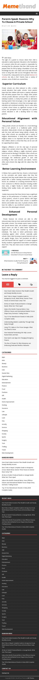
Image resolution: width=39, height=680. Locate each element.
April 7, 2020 (6, 26)
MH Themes (31, 678)
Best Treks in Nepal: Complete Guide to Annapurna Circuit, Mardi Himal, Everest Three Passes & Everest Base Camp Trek (18, 298)
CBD (3, 370)
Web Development (7, 453)
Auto (3, 360)
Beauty (4, 363)
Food (3, 389)
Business (4, 367)
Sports (4, 437)
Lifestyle (4, 415)
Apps (3, 357)
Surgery (4, 440)
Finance (4, 386)
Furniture (4, 392)
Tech (3, 443)
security (4, 424)
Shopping (5, 431)
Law (3, 411)
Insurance (5, 408)
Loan (3, 418)
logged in (13, 279)
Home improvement (8, 402)
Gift (3, 395)
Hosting (4, 405)
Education (5, 379)
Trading (4, 446)
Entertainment (6, 383)
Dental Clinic (5, 373)
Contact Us (5, 673)
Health (4, 399)
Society (4, 434)
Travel (4, 450)
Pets (3, 421)
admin (14, 26)
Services (4, 427)
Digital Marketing (7, 376)
